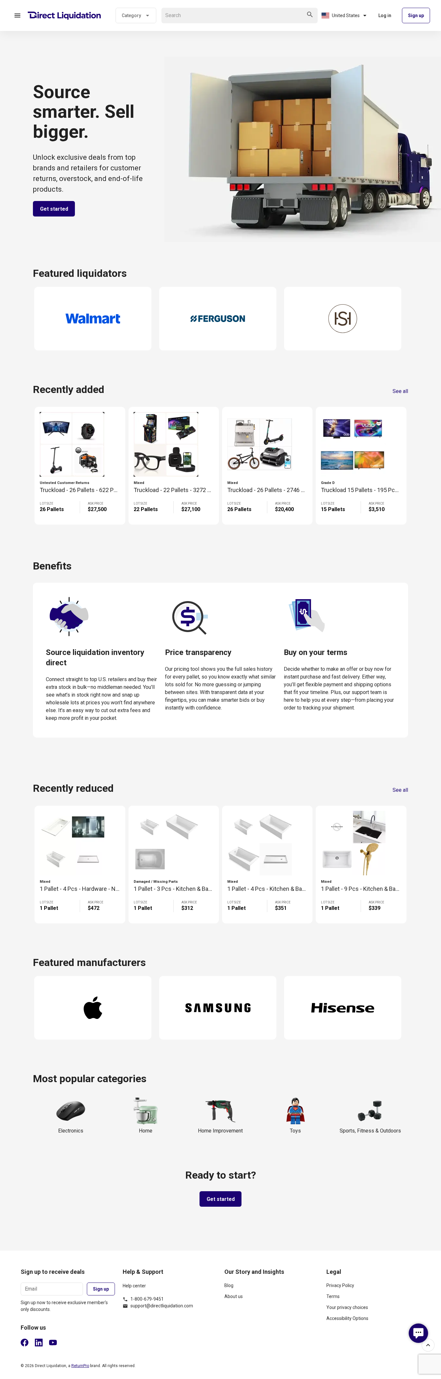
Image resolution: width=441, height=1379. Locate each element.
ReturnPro (80, 1366)
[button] (17, 15)
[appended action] (310, 14)
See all (400, 391)
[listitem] (271, 1288)
